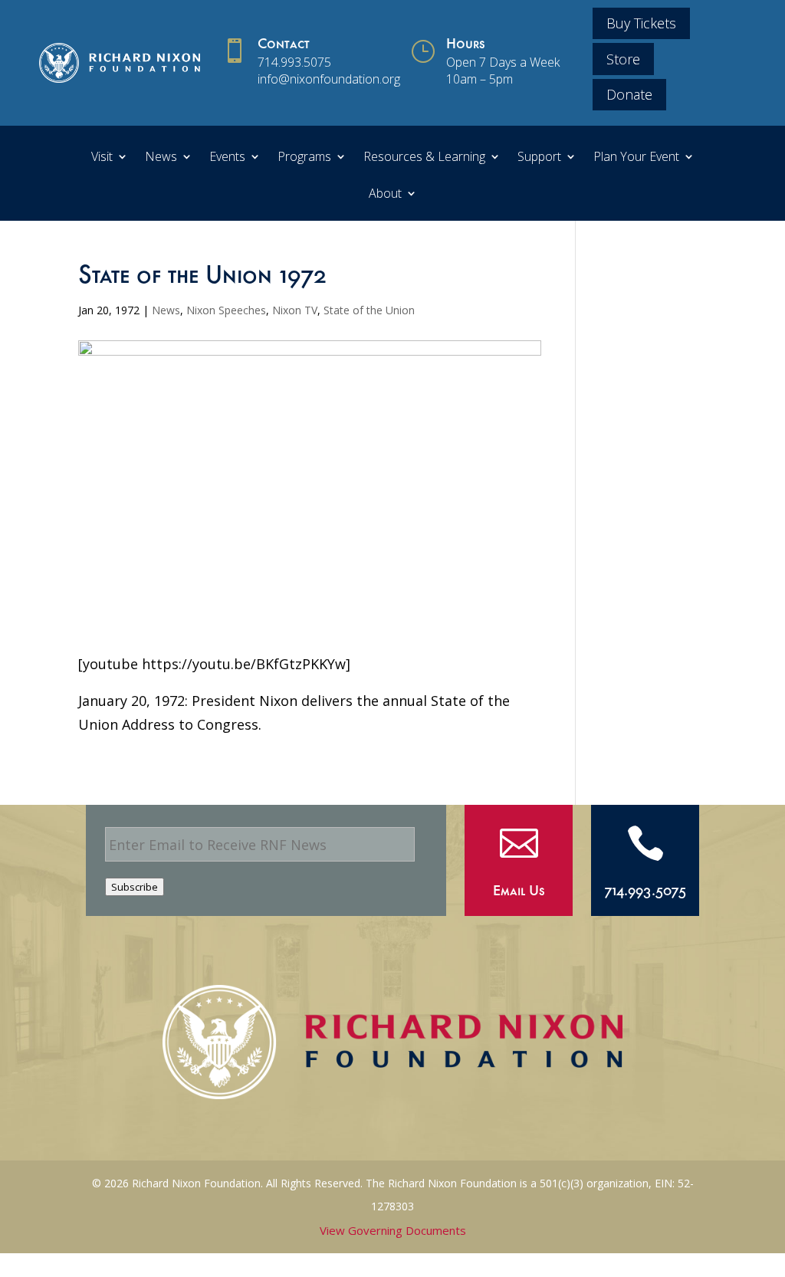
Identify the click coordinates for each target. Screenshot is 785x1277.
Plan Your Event (636, 158)
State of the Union (369, 310)
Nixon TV (294, 310)
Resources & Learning (424, 158)
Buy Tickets (641, 23)
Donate (629, 94)
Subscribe (134, 887)
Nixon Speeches (226, 310)
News (161, 158)
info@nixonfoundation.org (329, 79)
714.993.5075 (294, 62)
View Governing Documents (393, 1230)
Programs (304, 158)
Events (227, 158)
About (385, 195)
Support (539, 158)
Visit (102, 158)
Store (623, 59)
